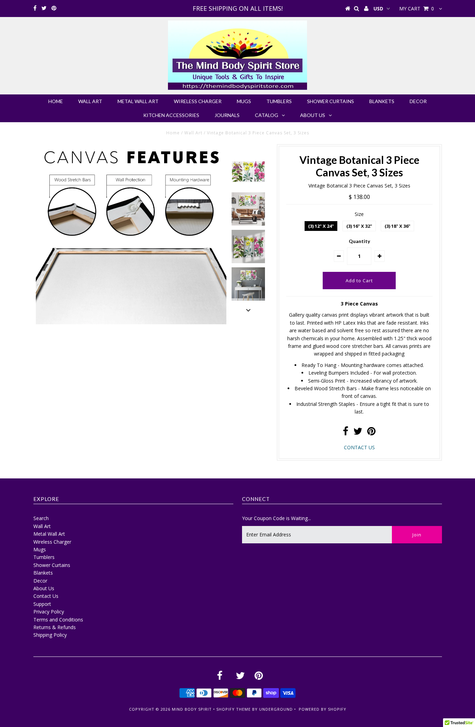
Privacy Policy (48, 611)
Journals (227, 115)
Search (41, 518)
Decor (418, 101)
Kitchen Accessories (171, 115)
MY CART (416, 8)
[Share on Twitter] (357, 432)
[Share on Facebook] (345, 432)
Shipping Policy (50, 635)
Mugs (244, 101)
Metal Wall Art (138, 101)
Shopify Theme (233, 709)
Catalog (266, 115)
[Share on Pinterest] (371, 432)
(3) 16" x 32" (359, 226)
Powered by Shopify (322, 709)
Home (55, 101)
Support (42, 604)
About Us (312, 115)
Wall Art (90, 101)
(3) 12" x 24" (321, 226)
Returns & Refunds (54, 627)
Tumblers (279, 101)
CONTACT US (359, 447)
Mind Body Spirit (192, 709)
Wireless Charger (198, 101)
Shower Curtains (330, 101)
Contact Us (45, 596)
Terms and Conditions (58, 619)
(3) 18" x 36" (397, 226)
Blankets (381, 101)
